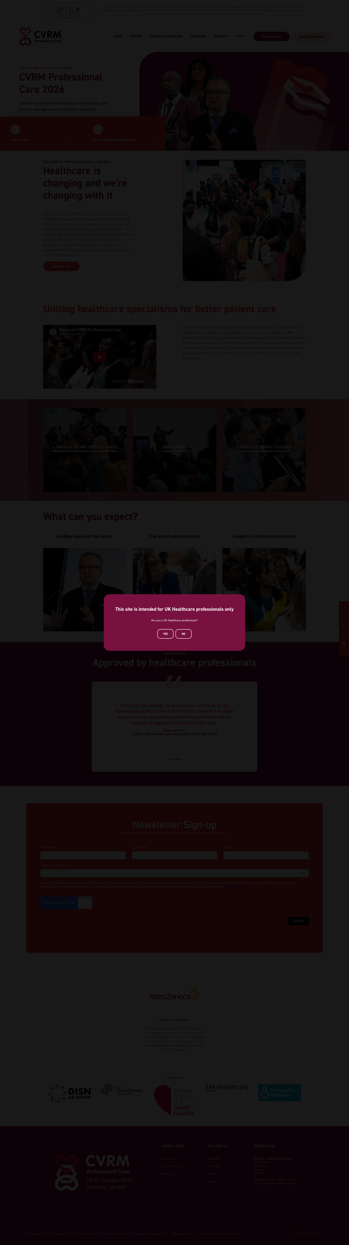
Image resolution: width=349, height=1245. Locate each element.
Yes (165, 634)
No (183, 634)
